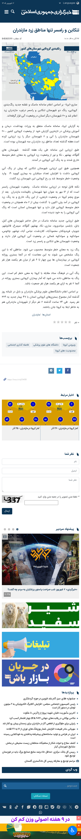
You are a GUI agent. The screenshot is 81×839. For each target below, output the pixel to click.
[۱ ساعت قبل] (40, 559)
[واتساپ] (40, 813)
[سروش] (34, 808)
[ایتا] (40, 808)
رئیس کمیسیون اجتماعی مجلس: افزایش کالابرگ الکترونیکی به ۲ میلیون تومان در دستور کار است (39, 706)
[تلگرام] (76, 808)
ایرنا (46, 12)
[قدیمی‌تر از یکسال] (59, 412)
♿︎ (72, 830)
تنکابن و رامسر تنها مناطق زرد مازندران (46, 30)
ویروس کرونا (69, 345)
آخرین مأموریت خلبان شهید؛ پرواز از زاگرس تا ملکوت (49, 713)
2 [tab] (13, 529)
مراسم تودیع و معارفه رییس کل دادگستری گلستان (49, 761)
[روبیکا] (64, 808)
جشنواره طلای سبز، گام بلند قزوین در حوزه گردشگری (49, 699)
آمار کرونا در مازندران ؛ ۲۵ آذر (26, 429)
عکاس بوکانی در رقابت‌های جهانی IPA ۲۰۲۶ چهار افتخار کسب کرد (42, 718)
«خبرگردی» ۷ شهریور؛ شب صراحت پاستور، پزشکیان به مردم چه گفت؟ (42, 590)
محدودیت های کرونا (65, 351)
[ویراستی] (28, 808)
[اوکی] (10, 808)
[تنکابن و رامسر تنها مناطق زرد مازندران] (40, 71)
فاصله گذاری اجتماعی (18, 345)
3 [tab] (9, 529)
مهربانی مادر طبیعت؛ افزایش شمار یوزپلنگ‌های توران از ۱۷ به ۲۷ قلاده (40, 729)
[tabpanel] (40, 566)
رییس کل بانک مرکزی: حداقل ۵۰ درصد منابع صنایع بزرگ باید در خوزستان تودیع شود (38, 754)
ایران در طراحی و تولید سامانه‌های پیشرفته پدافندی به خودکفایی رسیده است (39, 736)
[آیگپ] (46, 808)
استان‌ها (46, 315)
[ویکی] (4, 808)
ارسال (7, 511)
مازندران (36, 315)
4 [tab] (5, 529)
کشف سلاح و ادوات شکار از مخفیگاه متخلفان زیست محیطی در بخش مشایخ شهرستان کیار (40, 745)
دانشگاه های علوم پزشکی (45, 345)
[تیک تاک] (16, 808)
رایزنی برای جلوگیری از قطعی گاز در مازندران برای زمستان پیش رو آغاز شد (39, 724)
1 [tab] (17, 529)
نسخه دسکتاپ (41, 796)
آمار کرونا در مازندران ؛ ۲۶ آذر (64, 429)
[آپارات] (58, 808)
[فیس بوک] (22, 808)
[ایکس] (70, 808)
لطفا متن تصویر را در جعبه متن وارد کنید (58, 497)
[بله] (52, 808)
